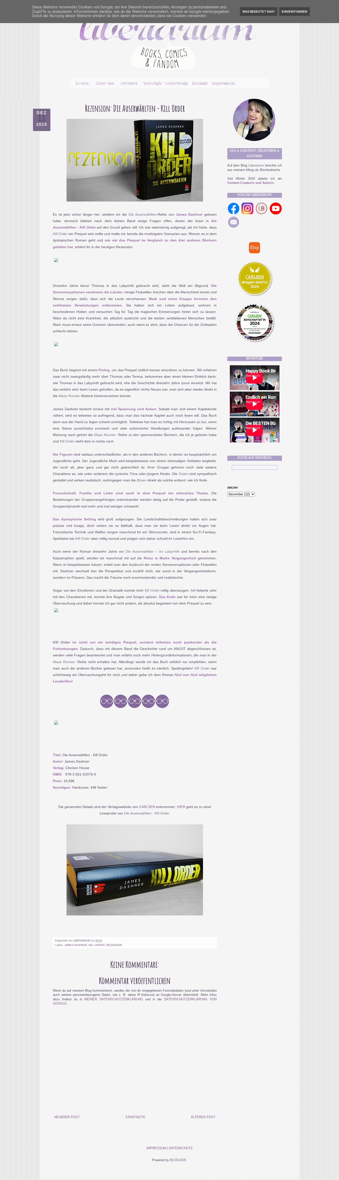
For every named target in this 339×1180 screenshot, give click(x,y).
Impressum (156, 1148)
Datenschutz (181, 1148)
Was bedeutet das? (258, 11)
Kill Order (97, 945)
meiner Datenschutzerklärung (113, 999)
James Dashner (75, 945)
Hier (181, 807)
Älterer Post (203, 1117)
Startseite (135, 1117)
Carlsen (147, 807)
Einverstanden (294, 11)
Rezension (114, 945)
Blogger (178, 1160)
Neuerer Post (67, 1117)
